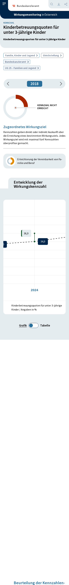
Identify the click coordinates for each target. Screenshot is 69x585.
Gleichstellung (51, 55)
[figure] (34, 250)
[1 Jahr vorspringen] (59, 84)
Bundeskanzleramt (16, 61)
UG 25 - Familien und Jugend (21, 68)
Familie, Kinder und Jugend (20, 55)
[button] (4, 3)
